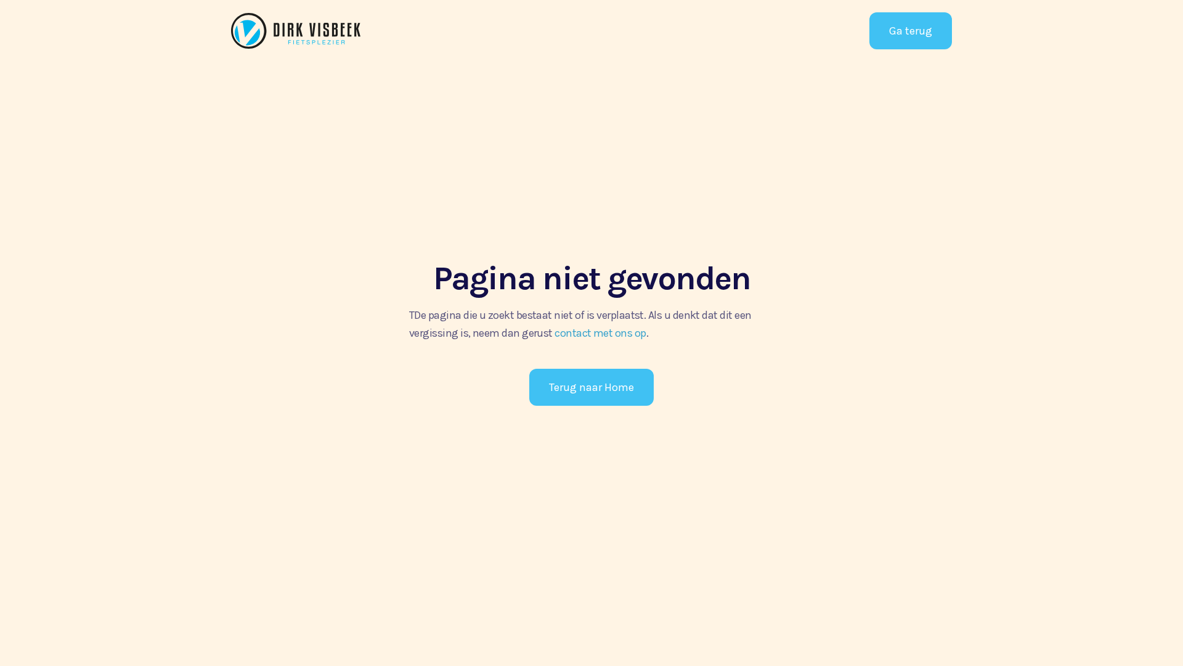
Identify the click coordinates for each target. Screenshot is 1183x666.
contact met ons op (600, 333)
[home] (323, 31)
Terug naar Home (591, 387)
